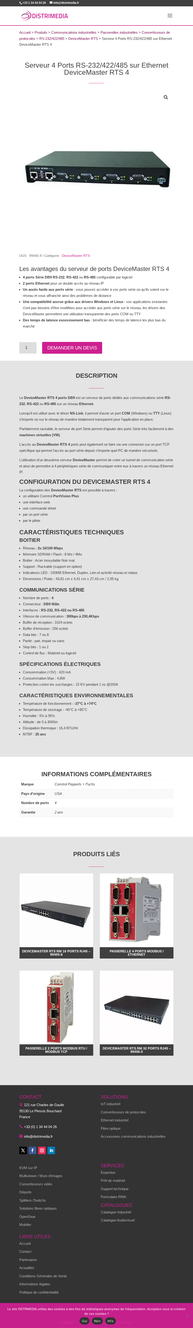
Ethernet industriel (114, 1120)
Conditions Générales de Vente (43, 1276)
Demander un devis (72, 347)
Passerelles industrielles (119, 32)
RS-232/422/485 (51, 39)
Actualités (26, 1268)
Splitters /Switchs (32, 1200)
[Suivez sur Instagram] (42, 1150)
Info (110, 1321)
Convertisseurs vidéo (35, 1184)
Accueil (25, 32)
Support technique (115, 1189)
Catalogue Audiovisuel (118, 1220)
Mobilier (25, 1225)
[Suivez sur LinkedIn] (51, 1150)
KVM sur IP (28, 1168)
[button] (166, 97)
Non (97, 1321)
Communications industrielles (73, 32)
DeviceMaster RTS (83, 39)
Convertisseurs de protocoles (123, 1112)
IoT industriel (110, 1104)
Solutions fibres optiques (38, 1208)
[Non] (187, 1315)
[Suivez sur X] (23, 1150)
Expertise (108, 1172)
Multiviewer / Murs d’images (40, 1176)
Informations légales (34, 1284)
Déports (25, 1192)
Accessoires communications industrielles (133, 1136)
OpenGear (27, 1217)
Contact (25, 1251)
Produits (41, 32)
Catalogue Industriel (116, 1212)
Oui (84, 1321)
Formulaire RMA (113, 1197)
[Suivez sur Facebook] (32, 1150)
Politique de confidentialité (39, 1292)
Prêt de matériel (113, 1181)
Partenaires (28, 1260)
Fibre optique (111, 1128)
